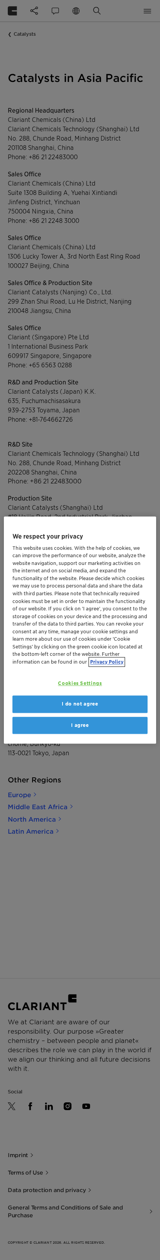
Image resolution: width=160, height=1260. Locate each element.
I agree (80, 725)
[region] (80, 630)
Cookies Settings (80, 683)
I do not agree (80, 704)
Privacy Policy (106, 662)
